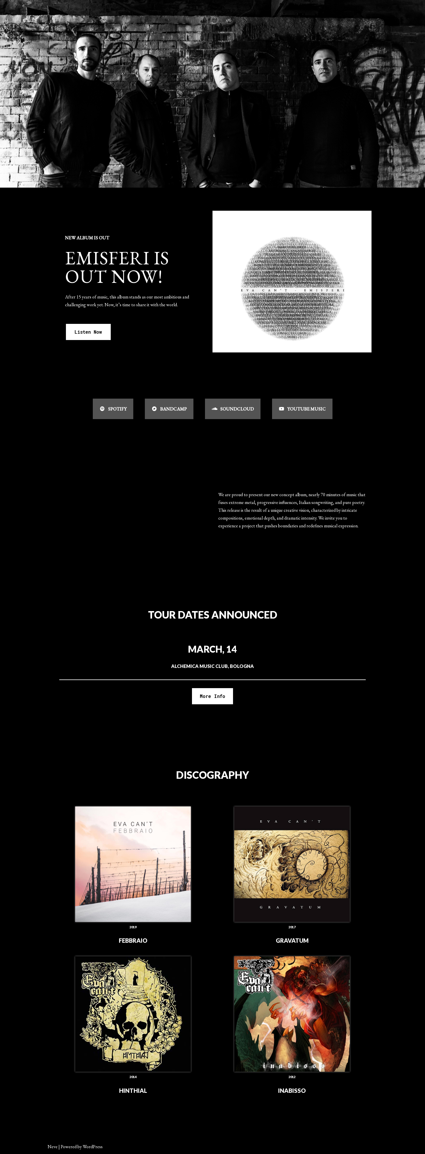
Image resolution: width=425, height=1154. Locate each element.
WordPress (93, 1147)
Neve (53, 1147)
